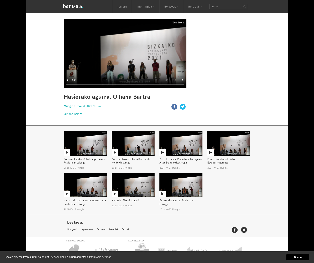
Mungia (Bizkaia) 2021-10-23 (82, 106)
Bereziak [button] (194, 6)
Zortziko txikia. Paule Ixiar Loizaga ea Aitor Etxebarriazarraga (180, 160)
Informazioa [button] (145, 6)
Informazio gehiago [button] (100, 257)
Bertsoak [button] (170, 6)
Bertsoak (101, 229)
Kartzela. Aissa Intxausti (125, 200)
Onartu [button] (298, 257)
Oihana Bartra (73, 114)
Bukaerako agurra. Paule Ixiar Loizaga (176, 202)
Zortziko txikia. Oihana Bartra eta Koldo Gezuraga (131, 160)
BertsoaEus (77, 5)
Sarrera (122, 6)
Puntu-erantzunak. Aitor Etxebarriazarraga (221, 160)
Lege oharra (87, 229)
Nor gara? (72, 229)
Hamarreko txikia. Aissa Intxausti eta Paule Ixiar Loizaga (85, 202)
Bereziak (113, 229)
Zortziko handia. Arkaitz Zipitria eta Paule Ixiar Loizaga (84, 160)
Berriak (125, 229)
